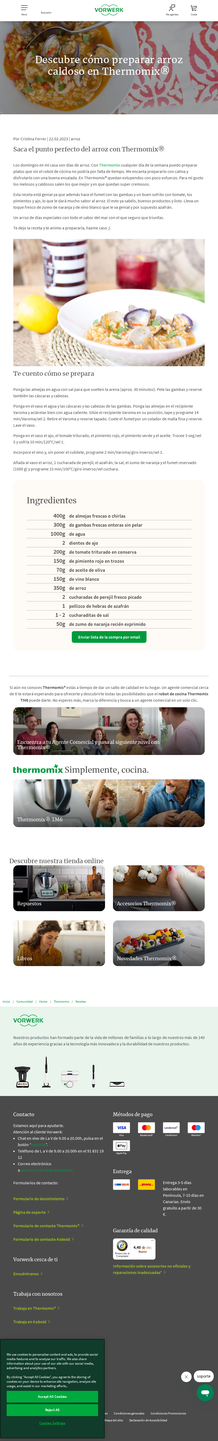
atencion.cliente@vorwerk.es (47, 1170)
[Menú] (152, 1241)
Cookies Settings (52, 1423)
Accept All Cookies (52, 1396)
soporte (38, 1144)
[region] (52, 1388)
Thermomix (109, 165)
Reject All (52, 1410)
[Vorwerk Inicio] (109, 11)
